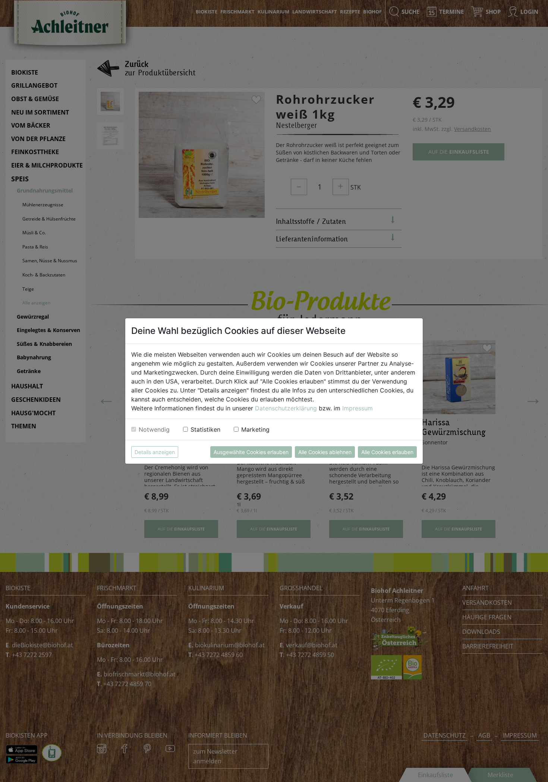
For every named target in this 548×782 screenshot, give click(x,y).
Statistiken (205, 429)
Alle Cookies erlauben (387, 452)
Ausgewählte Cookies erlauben (251, 452)
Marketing (255, 429)
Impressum (357, 408)
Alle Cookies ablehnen (325, 452)
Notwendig (154, 429)
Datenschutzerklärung (286, 408)
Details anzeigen (155, 452)
